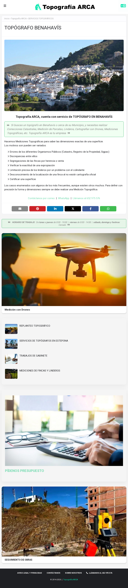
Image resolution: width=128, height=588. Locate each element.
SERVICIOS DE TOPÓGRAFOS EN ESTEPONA (44, 340)
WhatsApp (63, 198)
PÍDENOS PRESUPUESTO (24, 471)
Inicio (6, 18)
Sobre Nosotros (73, 573)
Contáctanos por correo (41, 198)
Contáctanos (53, 573)
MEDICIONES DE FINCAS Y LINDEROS (40, 370)
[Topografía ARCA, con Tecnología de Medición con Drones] (64, 305)
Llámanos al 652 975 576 (86, 198)
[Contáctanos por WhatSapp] (7, 580)
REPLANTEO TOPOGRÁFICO (35, 325)
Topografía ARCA (70, 580)
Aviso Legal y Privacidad (29, 573)
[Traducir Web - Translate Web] (123, 6)
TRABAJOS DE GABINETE (33, 355)
